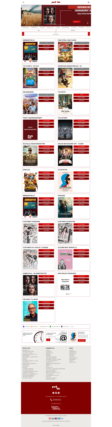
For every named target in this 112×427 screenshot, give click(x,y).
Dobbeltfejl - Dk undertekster (30, 374)
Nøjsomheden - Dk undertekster (30, 356)
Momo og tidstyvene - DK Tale (53, 372)
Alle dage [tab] (55, 34)
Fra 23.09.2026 (46, 120)
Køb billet (56, 21)
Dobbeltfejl (49, 364)
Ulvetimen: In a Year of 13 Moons (30, 371)
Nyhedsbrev (81, 27)
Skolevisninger (65, 27)
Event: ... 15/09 (46, 276)
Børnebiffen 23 (26, 350)
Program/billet (25, 27)
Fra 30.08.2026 (46, 172)
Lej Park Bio (74, 27)
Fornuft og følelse (50, 371)
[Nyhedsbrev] (59, 393)
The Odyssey (26, 366)
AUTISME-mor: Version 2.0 (28, 372)
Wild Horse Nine (49, 374)
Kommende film (34, 27)
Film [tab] (39, 30)
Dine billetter (50, 27)
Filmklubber (72, 359)
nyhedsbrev (48, 415)
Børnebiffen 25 (26, 364)
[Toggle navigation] (88, 2)
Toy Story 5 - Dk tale (27, 352)
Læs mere (46, 49)
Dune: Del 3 (48, 376)
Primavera (48, 355)
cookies (65, 415)
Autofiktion (25, 362)
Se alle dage (46, 46)
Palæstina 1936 (49, 362)
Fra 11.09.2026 (46, 224)
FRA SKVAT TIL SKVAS (27, 378)
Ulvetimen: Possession (28, 368)
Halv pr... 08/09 (81, 198)
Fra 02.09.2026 (46, 146)
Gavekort (42, 27)
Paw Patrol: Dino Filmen (28, 351)
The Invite (25, 358)
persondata (60, 415)
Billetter (81, 340)
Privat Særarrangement (28, 375)
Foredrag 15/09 (81, 250)
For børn (58, 27)
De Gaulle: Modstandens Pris (29, 363)
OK (48, 339)
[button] (24, 23)
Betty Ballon (49, 367)
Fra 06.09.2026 (81, 120)
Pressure (25, 367)
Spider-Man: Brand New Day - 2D (30, 354)
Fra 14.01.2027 (81, 276)
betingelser (54, 415)
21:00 (81, 94)
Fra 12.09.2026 (81, 224)
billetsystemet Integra (56, 421)
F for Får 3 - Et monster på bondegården (55, 368)
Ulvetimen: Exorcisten (28, 370)
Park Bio (44, 1)
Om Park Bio (72, 354)
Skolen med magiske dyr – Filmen (30, 360)
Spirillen (25, 359)
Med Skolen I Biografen (28, 376)
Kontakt (88, 27)
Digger (47, 366)
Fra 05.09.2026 (46, 198)
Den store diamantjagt (51, 370)
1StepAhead (67, 421)
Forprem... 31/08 (81, 172)
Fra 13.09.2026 (46, 250)
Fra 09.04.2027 (46, 302)
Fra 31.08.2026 (81, 146)
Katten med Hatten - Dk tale (52, 375)
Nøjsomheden (26, 355)
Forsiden (71, 350)
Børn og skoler (73, 358)
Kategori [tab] (73, 30)
